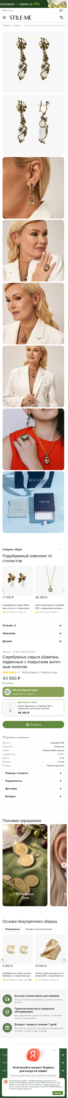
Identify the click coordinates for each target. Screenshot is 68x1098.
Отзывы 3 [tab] (9, 625)
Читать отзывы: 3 (30, 672)
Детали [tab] (7, 641)
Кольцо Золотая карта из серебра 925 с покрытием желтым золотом (50, 974)
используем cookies (19, 1080)
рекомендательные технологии (41, 1080)
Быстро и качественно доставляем (37, 996)
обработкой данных (51, 1085)
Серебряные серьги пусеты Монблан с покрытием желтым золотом (17, 974)
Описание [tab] (9, 633)
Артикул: (7, 651)
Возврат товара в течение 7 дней (35, 1024)
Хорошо (57, 1093)
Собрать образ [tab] (12, 549)
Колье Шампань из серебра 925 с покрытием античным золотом (49, 607)
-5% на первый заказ (25, 690)
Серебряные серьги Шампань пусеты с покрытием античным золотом (16, 607)
